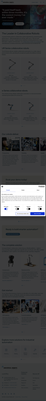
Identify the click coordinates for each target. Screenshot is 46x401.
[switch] (17, 209)
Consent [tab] (8, 190)
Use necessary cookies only (23, 213)
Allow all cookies (37, 213)
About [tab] (38, 190)
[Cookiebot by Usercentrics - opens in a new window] (39, 187)
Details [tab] (23, 190)
